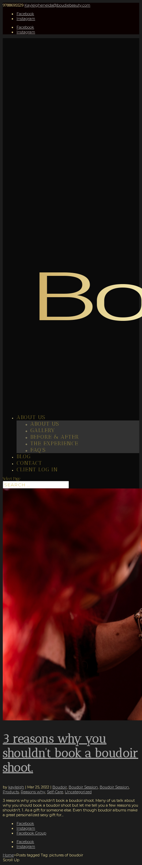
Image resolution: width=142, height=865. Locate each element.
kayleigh (16, 787)
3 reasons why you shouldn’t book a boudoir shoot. (70, 753)
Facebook (25, 823)
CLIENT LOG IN (37, 469)
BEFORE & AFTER (54, 437)
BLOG (24, 456)
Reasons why (33, 791)
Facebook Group (31, 833)
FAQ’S (37, 450)
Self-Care (55, 791)
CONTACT (29, 463)
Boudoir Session (83, 787)
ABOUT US (31, 417)
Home (8, 855)
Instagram (26, 828)
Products (11, 791)
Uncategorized (78, 791)
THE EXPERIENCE (54, 443)
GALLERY (42, 430)
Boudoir (59, 787)
